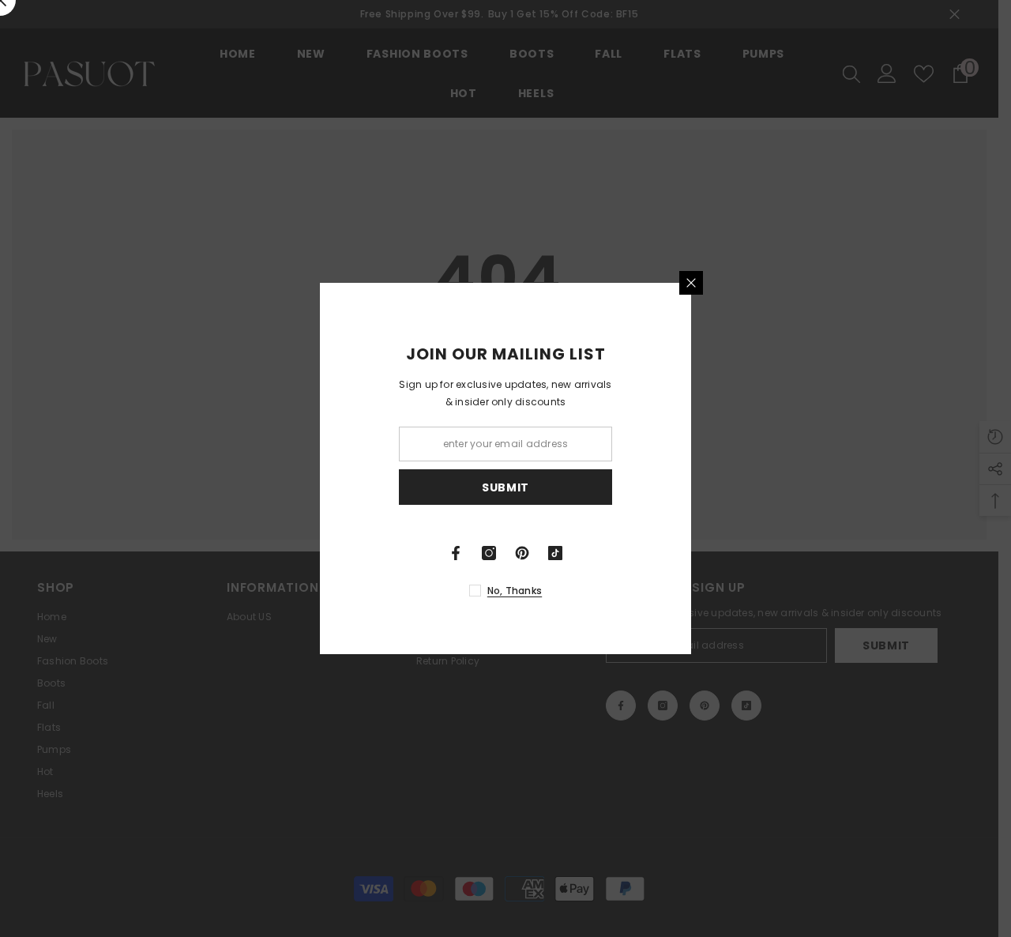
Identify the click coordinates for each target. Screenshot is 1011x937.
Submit (612, 487)
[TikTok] (661, 553)
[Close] (798, 283)
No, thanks (621, 590)
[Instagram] (595, 553)
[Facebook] (562, 553)
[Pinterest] (628, 553)
